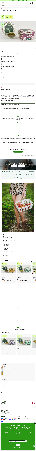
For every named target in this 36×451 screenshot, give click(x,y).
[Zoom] (34, 48)
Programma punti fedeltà (4, 410)
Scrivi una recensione (18, 151)
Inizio (1, 8)
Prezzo (2, 51)
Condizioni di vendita (4, 400)
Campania (8, 332)
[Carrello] (32, 3)
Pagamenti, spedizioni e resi (5, 412)
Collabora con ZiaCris (4, 413)
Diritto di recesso (3, 401)
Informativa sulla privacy (4, 404)
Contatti (2, 395)
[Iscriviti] (26, 441)
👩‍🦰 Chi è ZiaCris (3, 385)
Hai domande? (3, 111)
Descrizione (3, 79)
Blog (1, 392)
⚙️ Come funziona (3, 386)
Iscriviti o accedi (22, 166)
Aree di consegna (3, 411)
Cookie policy (3, 405)
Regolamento (13, 166)
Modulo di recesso (3, 402)
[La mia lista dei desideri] (28, 3)
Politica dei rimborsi (3, 403)
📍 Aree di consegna (4, 387)
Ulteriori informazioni (31, 171)
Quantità (2, 72)
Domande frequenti (3, 396)
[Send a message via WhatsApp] (34, 446)
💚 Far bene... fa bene (4, 391)
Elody (1, 11)
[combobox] (18, 5)
